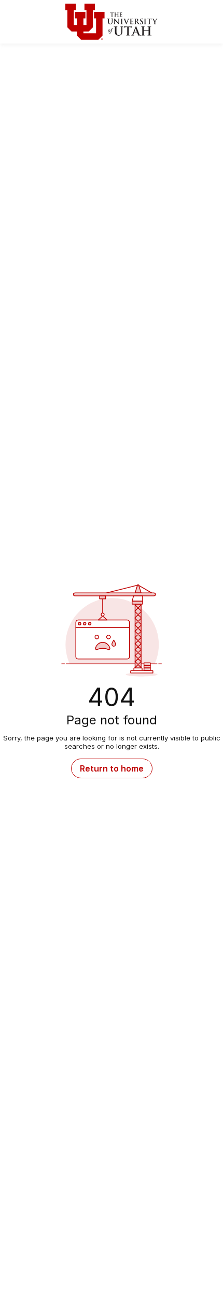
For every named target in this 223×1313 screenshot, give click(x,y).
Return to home (112, 768)
